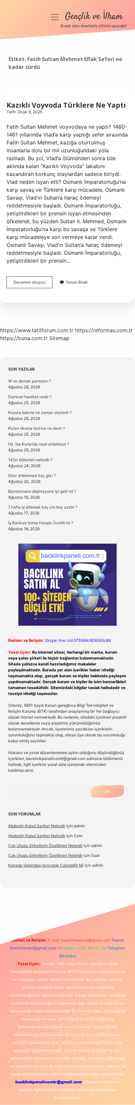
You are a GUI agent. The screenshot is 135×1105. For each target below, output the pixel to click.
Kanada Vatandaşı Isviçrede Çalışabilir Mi (46, 865)
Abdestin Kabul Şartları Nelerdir (36, 825)
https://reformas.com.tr (104, 330)
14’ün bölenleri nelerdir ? (30, 459)
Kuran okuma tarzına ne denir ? (36, 428)
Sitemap (59, 338)
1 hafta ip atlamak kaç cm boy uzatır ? (42, 507)
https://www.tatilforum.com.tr (36, 330)
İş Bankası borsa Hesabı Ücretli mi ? (40, 522)
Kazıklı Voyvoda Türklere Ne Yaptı (66, 105)
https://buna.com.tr (24, 338)
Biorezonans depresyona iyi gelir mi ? (42, 491)
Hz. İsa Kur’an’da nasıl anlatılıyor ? (38, 444)
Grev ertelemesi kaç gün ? (32, 475)
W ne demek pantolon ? (29, 381)
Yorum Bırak (77, 282)
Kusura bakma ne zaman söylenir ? (40, 412)
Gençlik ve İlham (94, 16)
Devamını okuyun (32, 283)
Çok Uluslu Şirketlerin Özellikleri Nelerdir (45, 845)
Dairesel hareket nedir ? (29, 396)
